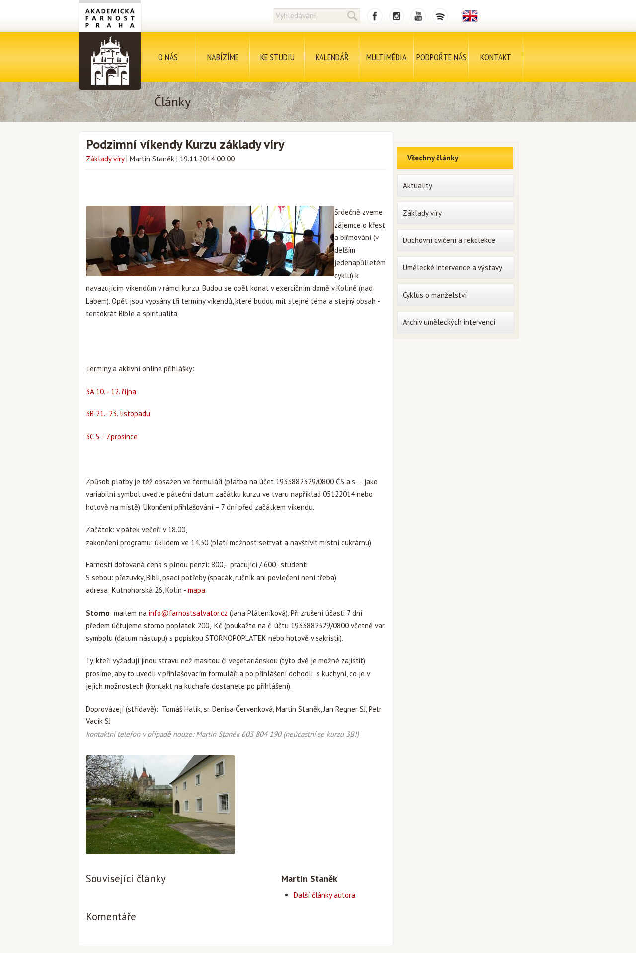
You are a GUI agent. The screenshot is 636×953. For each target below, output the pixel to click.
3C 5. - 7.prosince (113, 436)
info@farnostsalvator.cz (188, 613)
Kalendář (332, 57)
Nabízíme (222, 57)
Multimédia (386, 57)
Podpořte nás (441, 57)
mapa (196, 590)
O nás (168, 57)
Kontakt (495, 57)
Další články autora (324, 895)
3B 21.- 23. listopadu (118, 413)
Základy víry (105, 158)
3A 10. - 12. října (111, 391)
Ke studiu (277, 57)
